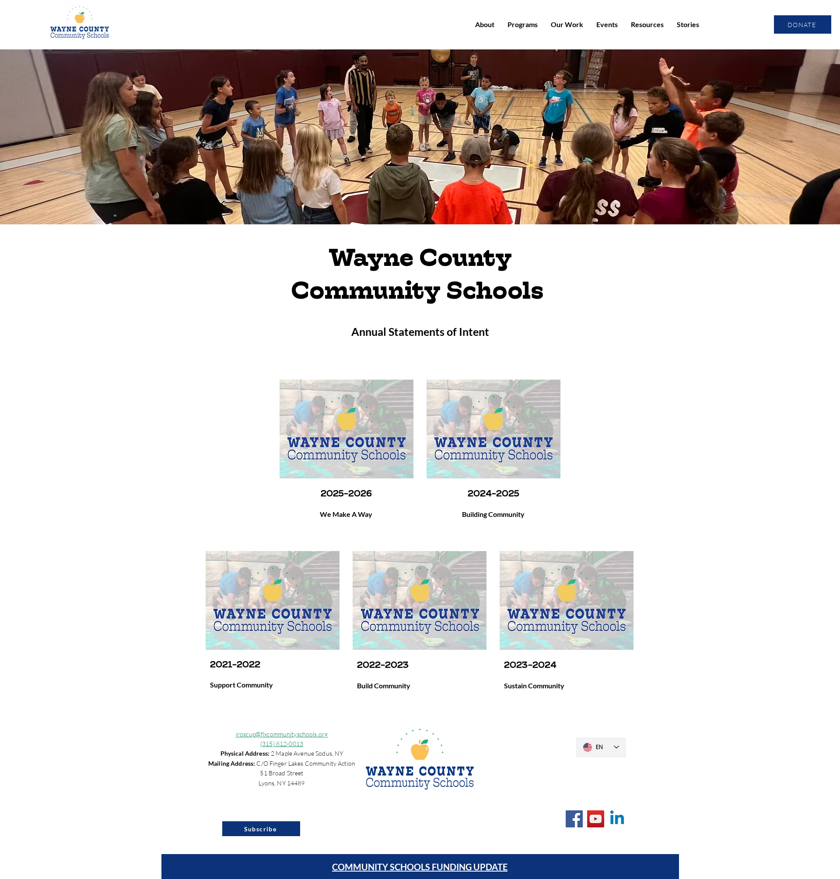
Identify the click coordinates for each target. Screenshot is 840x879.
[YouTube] (595, 818)
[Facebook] (574, 818)
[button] (485, 24)
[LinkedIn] (617, 818)
